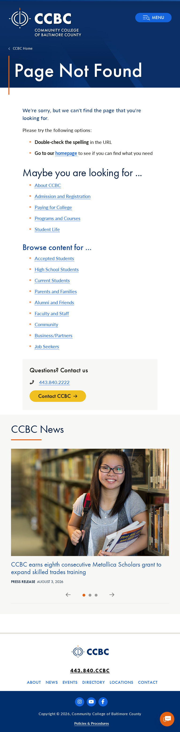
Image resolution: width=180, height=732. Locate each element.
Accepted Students (54, 258)
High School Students (57, 269)
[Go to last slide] (68, 594)
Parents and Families (56, 291)
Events (70, 682)
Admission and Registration (62, 196)
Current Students (52, 280)
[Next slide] (112, 594)
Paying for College (53, 207)
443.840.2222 (54, 382)
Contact (148, 682)
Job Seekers (47, 346)
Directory (93, 682)
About (34, 682)
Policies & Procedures (91, 723)
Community (46, 324)
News (52, 682)
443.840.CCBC (90, 670)
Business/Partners (53, 335)
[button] (153, 17)
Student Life (47, 229)
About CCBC (48, 185)
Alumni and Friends (54, 302)
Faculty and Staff (52, 313)
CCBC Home (23, 48)
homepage (66, 153)
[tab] (83, 595)
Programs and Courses (57, 218)
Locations (121, 682)
